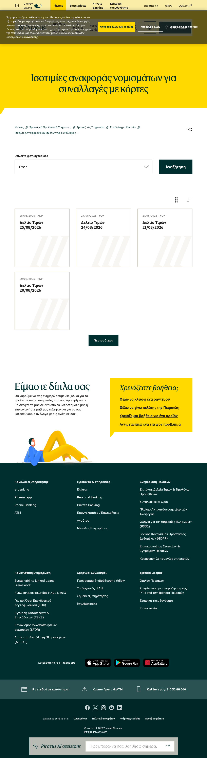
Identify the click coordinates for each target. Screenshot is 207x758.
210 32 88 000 (176, 689)
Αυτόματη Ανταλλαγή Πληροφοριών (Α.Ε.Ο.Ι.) (40, 639)
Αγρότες (83, 520)
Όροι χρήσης (80, 718)
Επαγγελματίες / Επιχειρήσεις (98, 512)
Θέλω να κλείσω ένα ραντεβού (145, 399)
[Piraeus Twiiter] (95, 708)
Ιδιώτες (19, 127)
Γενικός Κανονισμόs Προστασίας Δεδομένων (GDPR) (163, 536)
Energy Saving (28, 5)
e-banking (22, 489)
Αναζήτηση (176, 166)
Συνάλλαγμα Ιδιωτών (123, 127)
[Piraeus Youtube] (111, 708)
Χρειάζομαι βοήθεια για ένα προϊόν (149, 415)
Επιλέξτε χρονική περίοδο (31, 156)
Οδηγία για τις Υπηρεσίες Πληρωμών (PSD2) (166, 523)
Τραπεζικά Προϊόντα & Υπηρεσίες (50, 127)
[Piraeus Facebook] (87, 708)
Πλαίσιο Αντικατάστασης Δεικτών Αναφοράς (163, 511)
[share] (189, 130)
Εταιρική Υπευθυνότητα (156, 600)
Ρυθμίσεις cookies (130, 718)
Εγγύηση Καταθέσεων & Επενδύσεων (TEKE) (32, 615)
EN (17, 5)
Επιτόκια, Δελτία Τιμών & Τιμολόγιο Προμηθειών (164, 491)
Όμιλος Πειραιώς (152, 580)
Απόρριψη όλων (150, 26)
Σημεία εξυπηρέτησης (92, 596)
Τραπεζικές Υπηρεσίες (90, 127)
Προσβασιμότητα (154, 718)
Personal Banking (89, 497)
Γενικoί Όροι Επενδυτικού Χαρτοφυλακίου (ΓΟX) (33, 602)
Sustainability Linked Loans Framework (34, 582)
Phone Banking (25, 505)
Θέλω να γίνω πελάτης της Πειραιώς (149, 407)
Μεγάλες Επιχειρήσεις (92, 528)
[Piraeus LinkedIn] (119, 708)
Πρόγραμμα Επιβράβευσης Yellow (101, 580)
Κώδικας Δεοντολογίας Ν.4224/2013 (40, 592)
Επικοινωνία (148, 608)
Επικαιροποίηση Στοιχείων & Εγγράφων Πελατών (160, 548)
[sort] (189, 200)
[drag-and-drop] (176, 200)
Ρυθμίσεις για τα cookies (182, 26)
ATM (18, 512)
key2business (87, 603)
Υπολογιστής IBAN (90, 588)
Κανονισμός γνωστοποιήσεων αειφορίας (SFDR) (36, 627)
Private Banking (88, 505)
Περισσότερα (103, 340)
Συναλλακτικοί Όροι (154, 501)
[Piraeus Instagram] (103, 708)
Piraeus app (23, 497)
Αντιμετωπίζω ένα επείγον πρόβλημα (150, 424)
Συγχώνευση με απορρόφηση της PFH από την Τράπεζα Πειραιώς (163, 590)
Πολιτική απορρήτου (103, 718)
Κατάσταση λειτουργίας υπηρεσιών (164, 558)
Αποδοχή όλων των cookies (116, 26)
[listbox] (83, 167)
